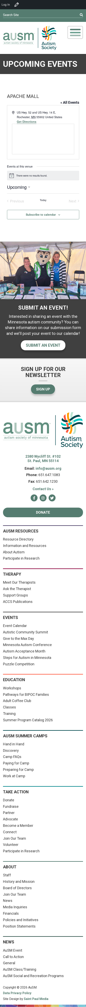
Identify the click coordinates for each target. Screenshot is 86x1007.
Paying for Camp (16, 763)
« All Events (69, 102)
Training (9, 713)
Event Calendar (15, 626)
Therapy (12, 574)
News (7, 900)
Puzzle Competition (18, 664)
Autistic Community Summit (25, 632)
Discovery (11, 750)
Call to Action (13, 957)
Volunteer (10, 844)
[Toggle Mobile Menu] (75, 32)
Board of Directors (17, 888)
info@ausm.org (48, 468)
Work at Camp (14, 776)
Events (10, 617)
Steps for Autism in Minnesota (27, 657)
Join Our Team (14, 838)
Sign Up (43, 389)
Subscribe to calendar (41, 214)
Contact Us (43, 489)
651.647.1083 (49, 475)
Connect (10, 832)
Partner (9, 813)
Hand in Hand (13, 744)
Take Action (16, 792)
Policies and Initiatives (20, 920)
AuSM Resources (20, 531)
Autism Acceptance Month (24, 651)
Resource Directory (18, 539)
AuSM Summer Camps (25, 736)
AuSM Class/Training (19, 969)
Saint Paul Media (36, 999)
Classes (9, 707)
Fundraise (11, 806)
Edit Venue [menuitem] (16, 4)
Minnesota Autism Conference (27, 645)
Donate (43, 512)
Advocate (10, 819)
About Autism (14, 552)
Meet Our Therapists (19, 582)
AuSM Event (12, 950)
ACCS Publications (18, 602)
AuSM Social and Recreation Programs (33, 976)
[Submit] (73, 15)
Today (43, 200)
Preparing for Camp (18, 769)
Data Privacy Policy (17, 993)
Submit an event (43, 345)
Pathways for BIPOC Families (26, 694)
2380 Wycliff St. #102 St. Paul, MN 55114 (43, 458)
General (9, 963)
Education (14, 679)
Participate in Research (21, 558)
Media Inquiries (15, 907)
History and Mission (19, 881)
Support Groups (15, 595)
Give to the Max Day (18, 638)
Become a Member (18, 825)
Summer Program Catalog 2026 (28, 720)
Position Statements (19, 926)
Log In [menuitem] (6, 4)
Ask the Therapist (17, 589)
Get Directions (26, 122)
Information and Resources (24, 546)
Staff (7, 875)
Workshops (12, 688)
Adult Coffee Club (17, 701)
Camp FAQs (12, 757)
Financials (11, 913)
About (9, 867)
